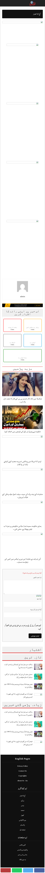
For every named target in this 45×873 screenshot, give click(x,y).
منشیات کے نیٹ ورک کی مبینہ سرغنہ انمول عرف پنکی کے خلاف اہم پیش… (22, 495)
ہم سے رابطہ (22, 859)
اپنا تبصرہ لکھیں (37, 577)
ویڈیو (22, 800)
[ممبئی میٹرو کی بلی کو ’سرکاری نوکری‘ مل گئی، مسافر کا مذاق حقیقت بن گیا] (38, 676)
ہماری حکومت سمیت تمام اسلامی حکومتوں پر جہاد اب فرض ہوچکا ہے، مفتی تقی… (22, 527)
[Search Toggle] (11, 3)
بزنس (22, 805)
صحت (22, 810)
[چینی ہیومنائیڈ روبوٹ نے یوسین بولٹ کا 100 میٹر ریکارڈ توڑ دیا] (38, 686)
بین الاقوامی (22, 820)
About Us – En (22, 780)
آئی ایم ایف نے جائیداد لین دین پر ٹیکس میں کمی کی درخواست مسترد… (22, 560)
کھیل (22, 815)
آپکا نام (39, 599)
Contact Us (22, 771)
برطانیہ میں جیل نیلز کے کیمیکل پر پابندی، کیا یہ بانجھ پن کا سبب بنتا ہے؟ (18, 666)
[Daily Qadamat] (32, 3)
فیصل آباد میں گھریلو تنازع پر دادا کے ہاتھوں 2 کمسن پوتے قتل (19, 695)
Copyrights (22, 775)
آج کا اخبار (22, 795)
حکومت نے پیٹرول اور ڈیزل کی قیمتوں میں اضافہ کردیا (22, 431)
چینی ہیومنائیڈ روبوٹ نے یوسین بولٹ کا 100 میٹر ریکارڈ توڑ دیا (18, 686)
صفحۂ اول (22, 829)
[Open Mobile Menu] (40, 3)
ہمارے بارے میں (22, 854)
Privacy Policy (22, 766)
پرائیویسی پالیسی (22, 849)
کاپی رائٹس (22, 844)
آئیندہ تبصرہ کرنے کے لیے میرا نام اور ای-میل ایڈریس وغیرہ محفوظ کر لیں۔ (23, 627)
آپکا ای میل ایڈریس (36, 609)
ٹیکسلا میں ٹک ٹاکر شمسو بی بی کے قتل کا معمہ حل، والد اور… (22, 400)
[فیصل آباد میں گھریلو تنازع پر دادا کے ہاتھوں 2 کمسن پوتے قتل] (38, 696)
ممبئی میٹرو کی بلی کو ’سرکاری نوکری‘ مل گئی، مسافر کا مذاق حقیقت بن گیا (18, 676)
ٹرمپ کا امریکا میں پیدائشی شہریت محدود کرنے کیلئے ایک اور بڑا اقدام (22, 463)
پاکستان (22, 824)
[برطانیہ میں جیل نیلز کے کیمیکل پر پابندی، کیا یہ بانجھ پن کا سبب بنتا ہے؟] (38, 666)
